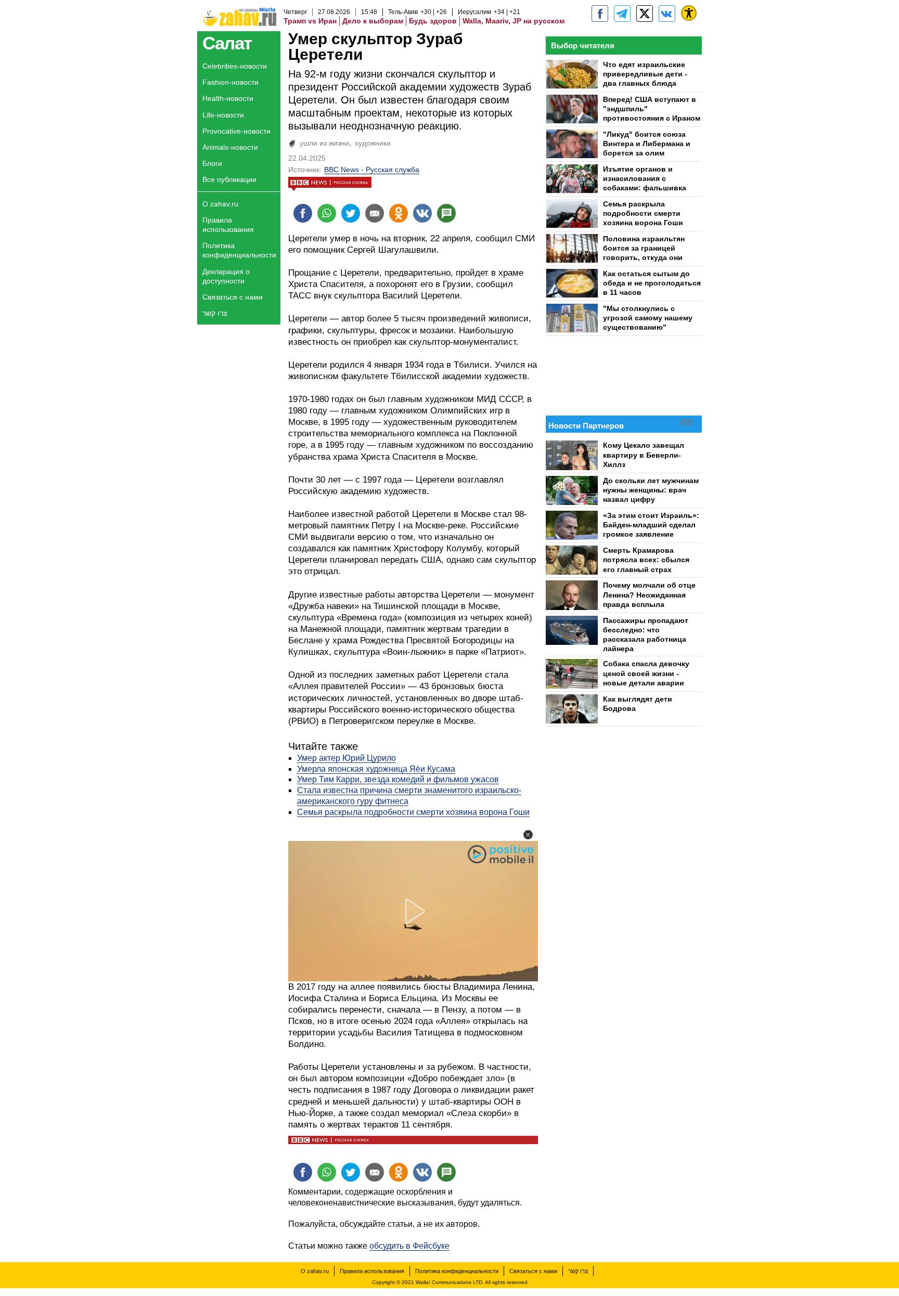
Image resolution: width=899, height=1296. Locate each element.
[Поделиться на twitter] (350, 213)
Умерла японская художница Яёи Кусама (376, 768)
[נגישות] (689, 13)
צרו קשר (214, 313)
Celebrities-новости (234, 66)
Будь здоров (433, 21)
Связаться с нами (232, 297)
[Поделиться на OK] (398, 213)
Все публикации (229, 179)
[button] (528, 834)
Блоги (212, 163)
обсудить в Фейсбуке (409, 1245)
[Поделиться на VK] (422, 213)
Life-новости (223, 115)
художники (373, 143)
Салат (227, 43)
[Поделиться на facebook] (302, 213)
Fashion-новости (230, 82)
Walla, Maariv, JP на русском (513, 21)
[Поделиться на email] (374, 213)
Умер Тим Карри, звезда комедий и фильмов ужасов (398, 779)
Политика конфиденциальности (239, 250)
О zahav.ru (220, 204)
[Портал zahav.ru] (667, 13)
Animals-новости (230, 147)
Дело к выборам (372, 21)
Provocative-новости (236, 131)
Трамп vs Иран (310, 21)
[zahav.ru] (600, 13)
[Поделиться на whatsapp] (326, 213)
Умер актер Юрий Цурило (346, 758)
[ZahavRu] (644, 13)
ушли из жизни (324, 143)
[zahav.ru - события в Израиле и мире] (622, 13)
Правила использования (228, 225)
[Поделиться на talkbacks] (446, 213)
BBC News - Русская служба (371, 169)
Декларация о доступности (226, 276)
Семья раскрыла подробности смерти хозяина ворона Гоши (413, 812)
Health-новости (227, 98)
